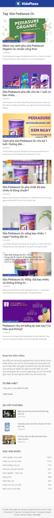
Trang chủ (6, 10)
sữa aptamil (24, 360)
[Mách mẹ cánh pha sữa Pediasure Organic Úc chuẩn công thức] (27, 30)
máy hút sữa (36, 363)
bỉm (43, 360)
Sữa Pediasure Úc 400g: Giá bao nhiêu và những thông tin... (26, 281)
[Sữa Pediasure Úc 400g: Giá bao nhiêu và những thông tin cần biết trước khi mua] (27, 264)
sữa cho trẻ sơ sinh (18, 363)
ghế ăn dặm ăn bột (26, 368)
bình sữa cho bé (36, 366)
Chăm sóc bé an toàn (10, 136)
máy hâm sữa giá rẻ (17, 366)
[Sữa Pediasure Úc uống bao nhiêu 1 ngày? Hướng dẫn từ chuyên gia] (27, 218)
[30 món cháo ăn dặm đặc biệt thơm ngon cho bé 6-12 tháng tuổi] (9, 439)
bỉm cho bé (31, 374)
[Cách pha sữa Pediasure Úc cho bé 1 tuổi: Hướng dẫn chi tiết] (27, 125)
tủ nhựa (36, 360)
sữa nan (42, 374)
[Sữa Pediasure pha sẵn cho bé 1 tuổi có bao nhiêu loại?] (27, 77)
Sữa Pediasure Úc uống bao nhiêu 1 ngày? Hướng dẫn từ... (24, 235)
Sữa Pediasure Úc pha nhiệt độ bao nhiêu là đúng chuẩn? (24, 189)
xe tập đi (19, 374)
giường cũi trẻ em (37, 371)
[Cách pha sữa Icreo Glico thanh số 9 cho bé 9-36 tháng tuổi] (7, 427)
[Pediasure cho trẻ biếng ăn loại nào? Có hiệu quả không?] (27, 310)
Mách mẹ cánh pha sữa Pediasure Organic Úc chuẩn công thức (23, 47)
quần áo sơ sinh (19, 371)
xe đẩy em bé (10, 360)
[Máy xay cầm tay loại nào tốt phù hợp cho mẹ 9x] (9, 414)
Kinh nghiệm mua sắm (10, 41)
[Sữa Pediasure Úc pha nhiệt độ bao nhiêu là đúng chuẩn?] (27, 172)
